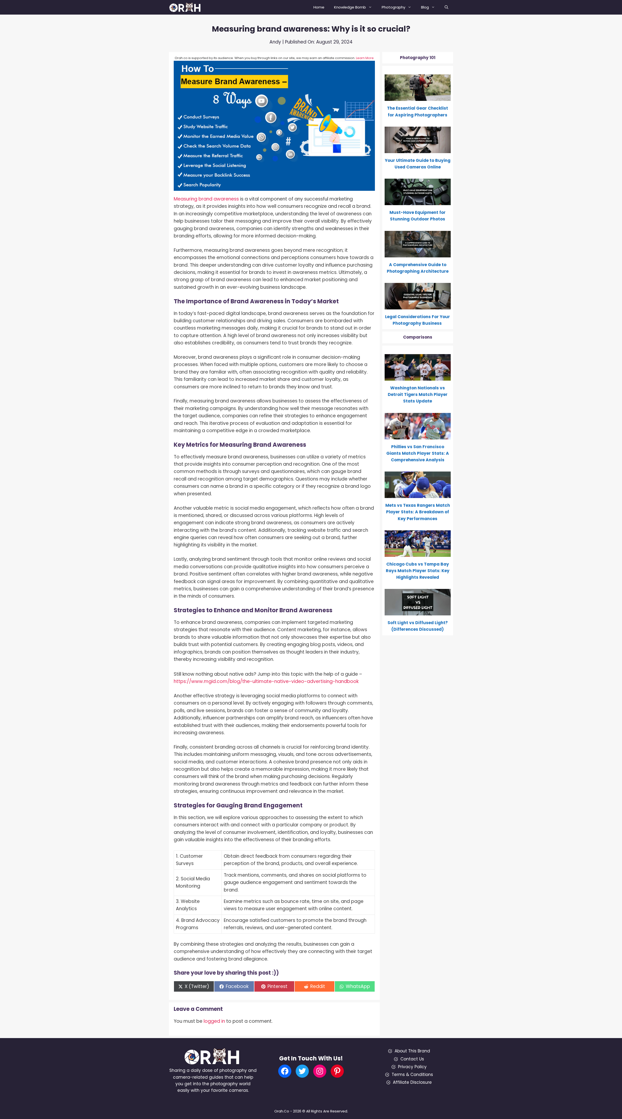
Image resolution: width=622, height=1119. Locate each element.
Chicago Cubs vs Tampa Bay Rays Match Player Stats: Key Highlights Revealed (417, 570)
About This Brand (412, 1051)
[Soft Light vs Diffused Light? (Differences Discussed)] (418, 612)
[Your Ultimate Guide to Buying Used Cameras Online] (418, 150)
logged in (214, 1021)
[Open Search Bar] (446, 7)
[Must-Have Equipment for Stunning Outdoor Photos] (418, 202)
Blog (425, 7)
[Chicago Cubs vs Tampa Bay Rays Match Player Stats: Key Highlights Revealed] (418, 553)
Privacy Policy (412, 1067)
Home (318, 7)
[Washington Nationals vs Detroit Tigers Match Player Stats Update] (418, 377)
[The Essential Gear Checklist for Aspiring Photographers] (418, 97)
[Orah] (187, 7)
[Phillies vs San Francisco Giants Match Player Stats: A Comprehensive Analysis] (418, 436)
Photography (393, 7)
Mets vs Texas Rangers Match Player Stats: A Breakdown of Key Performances (417, 511)
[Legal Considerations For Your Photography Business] (418, 306)
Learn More (365, 58)
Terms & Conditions (412, 1074)
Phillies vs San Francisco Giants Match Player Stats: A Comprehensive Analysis (417, 453)
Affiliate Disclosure (412, 1082)
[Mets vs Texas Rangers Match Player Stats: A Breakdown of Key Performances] (418, 495)
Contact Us (412, 1059)
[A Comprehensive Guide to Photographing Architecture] (418, 254)
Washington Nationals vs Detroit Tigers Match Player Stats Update (418, 394)
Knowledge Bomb (350, 7)
